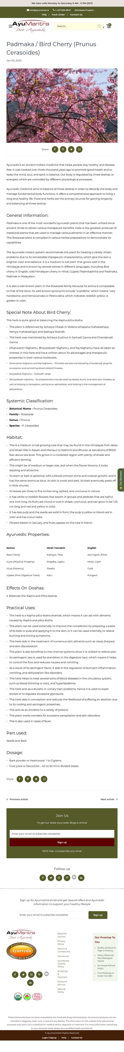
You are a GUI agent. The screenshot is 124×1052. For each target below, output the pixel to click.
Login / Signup (49, 1037)
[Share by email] (79, 149)
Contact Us (76, 14)
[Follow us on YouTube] (74, 877)
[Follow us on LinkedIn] (81, 878)
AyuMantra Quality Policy (63, 963)
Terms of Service (62, 983)
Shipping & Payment (62, 974)
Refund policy (61, 990)
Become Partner (62, 935)
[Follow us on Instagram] (59, 878)
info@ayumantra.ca (39, 10)
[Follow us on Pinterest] (67, 878)
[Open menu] (10, 26)
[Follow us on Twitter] (51, 878)
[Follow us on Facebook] (43, 878)
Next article (107, 799)
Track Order (58, 14)
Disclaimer (63, 956)
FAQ (44, 14)
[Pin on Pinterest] (63, 149)
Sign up (62, 842)
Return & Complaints (63, 950)
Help (64, 1037)
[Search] (99, 26)
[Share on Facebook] (55, 149)
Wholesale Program (84, 10)
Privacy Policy (61, 942)
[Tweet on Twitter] (71, 149)
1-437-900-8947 (63, 10)
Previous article (19, 799)
